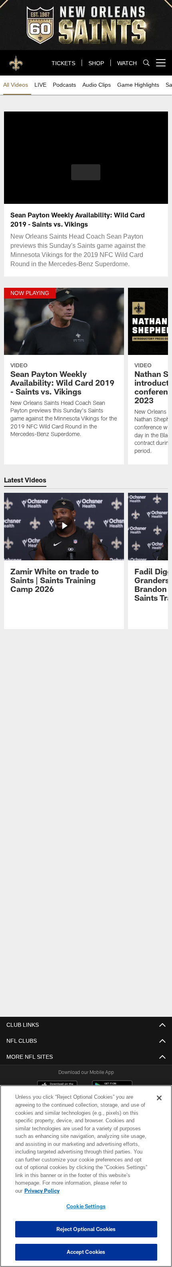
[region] (86, 1180)
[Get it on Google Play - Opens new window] (112, 1090)
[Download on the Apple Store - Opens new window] (57, 1087)
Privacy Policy (103, 1190)
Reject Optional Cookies (86, 1229)
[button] (85, 172)
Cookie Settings (86, 1206)
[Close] (159, 1106)
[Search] (146, 63)
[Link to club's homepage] (16, 59)
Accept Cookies (86, 1252)
